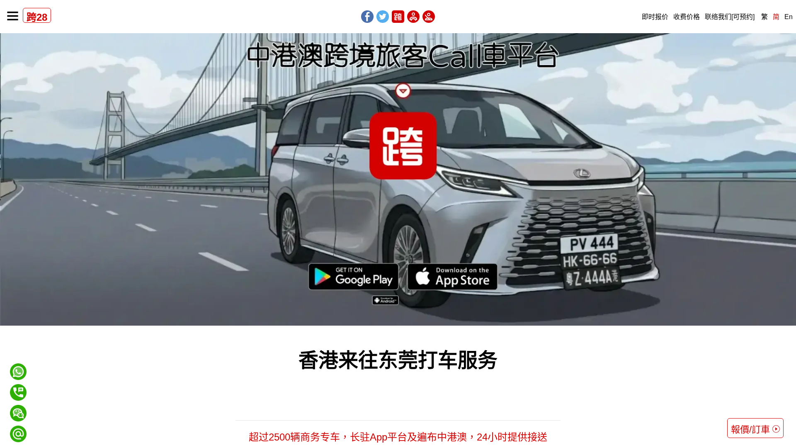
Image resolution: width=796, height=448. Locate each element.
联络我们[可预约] (730, 16)
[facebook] (367, 16)
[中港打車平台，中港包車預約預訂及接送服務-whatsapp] (18, 371)
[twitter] (382, 16)
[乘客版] (428, 16)
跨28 (37, 17)
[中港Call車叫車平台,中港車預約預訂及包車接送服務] (12, 16)
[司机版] (413, 16)
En (788, 16)
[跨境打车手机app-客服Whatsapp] (18, 366)
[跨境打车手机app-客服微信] (18, 408)
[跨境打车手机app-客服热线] (18, 387)
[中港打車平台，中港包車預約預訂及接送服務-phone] (18, 392)
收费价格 (686, 16)
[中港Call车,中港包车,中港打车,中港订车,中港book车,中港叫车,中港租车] (398, 16)
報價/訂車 (750, 429)
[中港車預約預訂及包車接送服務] (398, 179)
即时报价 (655, 16)
